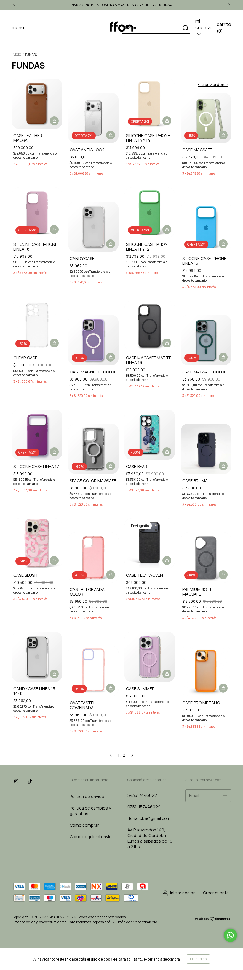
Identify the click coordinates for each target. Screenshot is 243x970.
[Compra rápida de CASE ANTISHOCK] (110, 135)
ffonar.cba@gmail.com (148, 818)
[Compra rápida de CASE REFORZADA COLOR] (110, 574)
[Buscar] (185, 27)
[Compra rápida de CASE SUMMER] (166, 674)
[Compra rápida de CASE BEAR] (166, 451)
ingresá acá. (101, 921)
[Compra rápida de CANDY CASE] (110, 243)
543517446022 (142, 795)
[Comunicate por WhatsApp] (230, 935)
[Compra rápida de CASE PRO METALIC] (223, 688)
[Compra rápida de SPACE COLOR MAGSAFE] (110, 466)
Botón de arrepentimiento (136, 921)
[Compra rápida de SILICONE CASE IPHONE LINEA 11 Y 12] (166, 229)
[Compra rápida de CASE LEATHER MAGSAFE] (54, 120)
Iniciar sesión (183, 893)
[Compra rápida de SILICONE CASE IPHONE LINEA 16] (54, 229)
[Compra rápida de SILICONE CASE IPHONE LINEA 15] (223, 243)
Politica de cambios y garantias (90, 810)
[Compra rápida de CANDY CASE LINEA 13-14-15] (54, 674)
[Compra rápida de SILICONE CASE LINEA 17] (54, 451)
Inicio (16, 55)
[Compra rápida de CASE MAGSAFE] (223, 135)
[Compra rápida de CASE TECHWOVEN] (166, 560)
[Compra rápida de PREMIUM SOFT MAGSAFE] (223, 574)
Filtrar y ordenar (213, 84)
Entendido (198, 958)
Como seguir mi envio (91, 836)
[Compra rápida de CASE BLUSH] (54, 560)
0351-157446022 (144, 807)
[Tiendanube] (212, 919)
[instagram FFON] (16, 781)
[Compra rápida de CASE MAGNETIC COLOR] (110, 357)
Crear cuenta (216, 893)
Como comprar (84, 825)
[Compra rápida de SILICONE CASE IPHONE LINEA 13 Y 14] (166, 120)
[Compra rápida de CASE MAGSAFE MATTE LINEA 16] (166, 343)
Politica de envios (87, 796)
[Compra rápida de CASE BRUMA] (223, 466)
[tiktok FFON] (29, 781)
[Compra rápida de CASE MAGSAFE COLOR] (223, 357)
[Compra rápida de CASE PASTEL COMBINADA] (110, 688)
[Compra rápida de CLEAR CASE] (54, 343)
